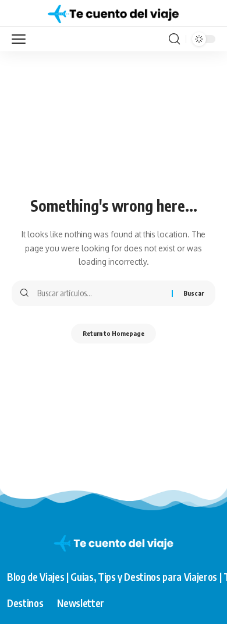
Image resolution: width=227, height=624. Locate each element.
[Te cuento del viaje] (113, 13)
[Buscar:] (100, 293)
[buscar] (174, 39)
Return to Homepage (113, 333)
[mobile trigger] (21, 39)
